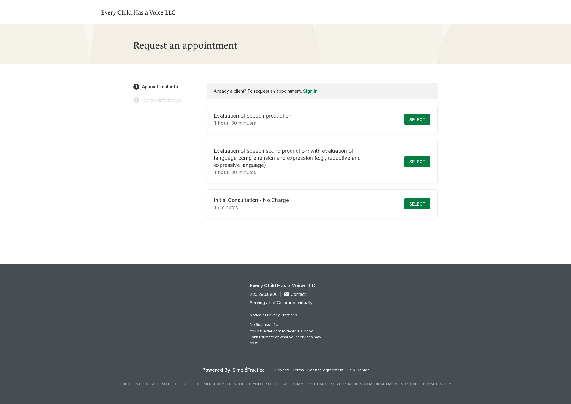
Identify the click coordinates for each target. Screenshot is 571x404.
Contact (298, 294)
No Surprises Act (264, 324)
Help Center (358, 369)
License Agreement (325, 369)
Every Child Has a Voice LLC (138, 12)
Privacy (282, 369)
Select (417, 119)
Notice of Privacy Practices (273, 315)
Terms (298, 369)
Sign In (310, 91)
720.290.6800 (264, 294)
